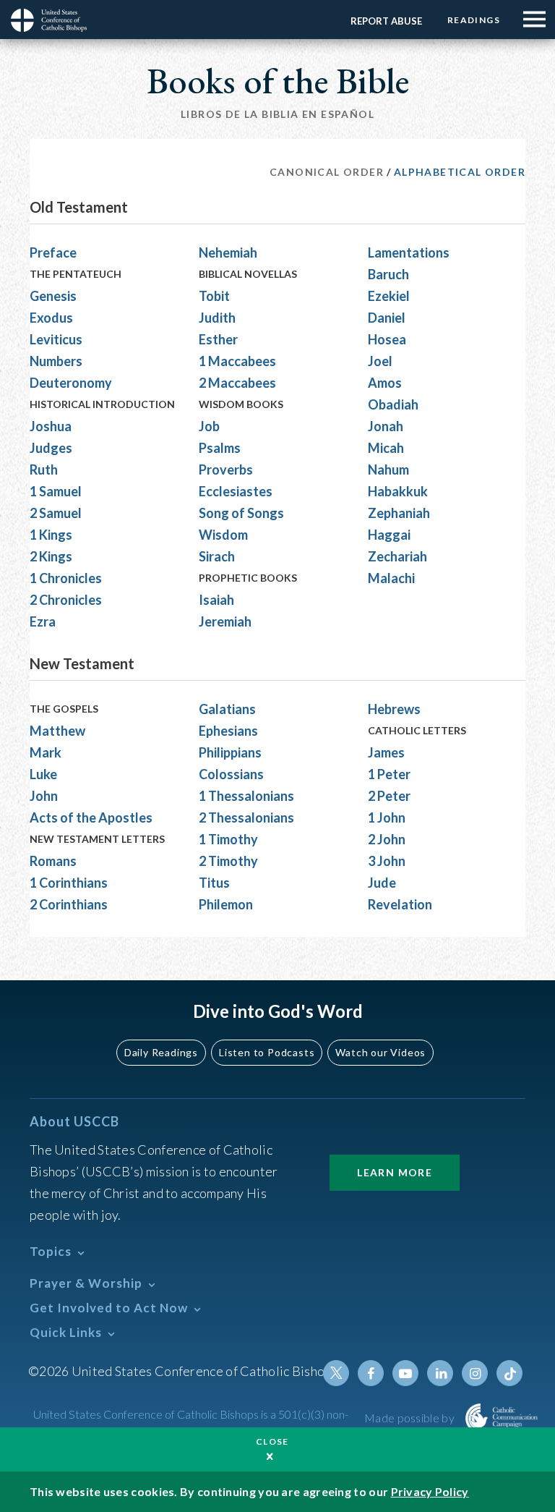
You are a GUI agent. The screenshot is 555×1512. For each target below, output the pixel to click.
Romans (53, 861)
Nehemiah (228, 252)
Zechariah (397, 556)
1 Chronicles (66, 578)
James (386, 752)
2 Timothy (228, 861)
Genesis (53, 296)
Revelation (400, 904)
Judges (51, 448)
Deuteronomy (71, 383)
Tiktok (509, 1373)
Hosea (387, 339)
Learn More (394, 1172)
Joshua (51, 426)
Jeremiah (225, 621)
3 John (386, 861)
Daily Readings (161, 1052)
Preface (53, 252)
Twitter (336, 1373)
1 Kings (51, 535)
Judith (217, 318)
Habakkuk (398, 491)
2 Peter (389, 796)
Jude (382, 883)
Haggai (389, 535)
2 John (386, 839)
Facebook (371, 1373)
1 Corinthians (69, 883)
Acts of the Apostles (91, 817)
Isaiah (216, 600)
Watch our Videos (380, 1052)
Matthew (57, 731)
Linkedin (440, 1373)
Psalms (220, 448)
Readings (473, 19)
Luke (43, 774)
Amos (385, 383)
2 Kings (51, 556)
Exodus (51, 318)
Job (209, 426)
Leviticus (56, 339)
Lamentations (408, 252)
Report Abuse (386, 21)
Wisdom (223, 535)
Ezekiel (389, 296)
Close (272, 1441)
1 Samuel (56, 491)
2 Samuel (56, 513)
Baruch (388, 274)
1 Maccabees (237, 361)
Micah (386, 448)
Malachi (391, 578)
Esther (218, 339)
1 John (386, 817)
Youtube (405, 1373)
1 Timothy (228, 839)
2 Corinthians (69, 904)
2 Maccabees (237, 383)
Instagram (475, 1373)
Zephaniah (399, 513)
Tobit (214, 296)
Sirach (217, 556)
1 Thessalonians (246, 796)
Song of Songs (241, 513)
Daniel (386, 318)
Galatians (227, 709)
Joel (380, 361)
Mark (45, 752)
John (44, 796)
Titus (214, 883)
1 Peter (389, 774)
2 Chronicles (66, 600)
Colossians (231, 774)
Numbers (56, 361)
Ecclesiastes (235, 491)
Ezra (43, 621)
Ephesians (228, 731)
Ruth (44, 469)
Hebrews (394, 709)
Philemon (226, 904)
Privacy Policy (430, 1491)
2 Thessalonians (246, 817)
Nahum (388, 469)
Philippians (230, 752)
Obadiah (393, 404)
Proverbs (226, 469)
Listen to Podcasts (266, 1052)
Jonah (385, 426)
